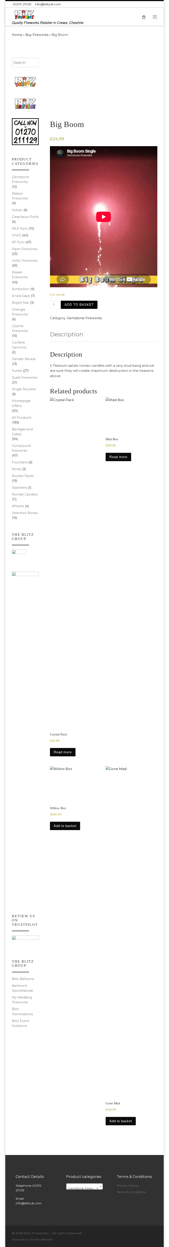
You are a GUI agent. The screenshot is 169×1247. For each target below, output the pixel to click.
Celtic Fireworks (24, 261)
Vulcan (17, 210)
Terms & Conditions (131, 1192)
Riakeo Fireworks (20, 196)
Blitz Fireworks (36, 1233)
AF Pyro (18, 242)
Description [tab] (66, 334)
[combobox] (25, 62)
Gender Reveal (23, 359)
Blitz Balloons (23, 979)
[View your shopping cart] (143, 16)
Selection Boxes (25, 513)
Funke (17, 371)
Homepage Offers (21, 403)
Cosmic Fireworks (20, 328)
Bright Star (20, 303)
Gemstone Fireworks (84, 318)
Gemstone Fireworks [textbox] (83, 1188)
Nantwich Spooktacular (22, 988)
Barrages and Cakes (22, 431)
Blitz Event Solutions (20, 1023)
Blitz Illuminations (22, 1011)
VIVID (16, 235)
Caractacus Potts (25, 217)
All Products (21, 418)
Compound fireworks (21, 448)
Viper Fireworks (24, 249)
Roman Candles (24, 494)
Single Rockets (24, 389)
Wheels (18, 506)
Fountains (20, 462)
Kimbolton (20, 289)
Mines (16, 469)
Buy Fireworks (37, 35)
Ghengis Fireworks (20, 312)
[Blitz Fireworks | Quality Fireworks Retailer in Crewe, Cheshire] (24, 14)
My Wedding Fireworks (22, 999)
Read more (63, 752)
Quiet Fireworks (24, 377)
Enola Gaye (21, 296)
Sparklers (19, 488)
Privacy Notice (127, 1185)
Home (17, 35)
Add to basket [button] (65, 826)
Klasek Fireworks (20, 274)
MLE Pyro (20, 228)
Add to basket (79, 304)
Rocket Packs (23, 476)
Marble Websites (41, 1239)
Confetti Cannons (19, 345)
